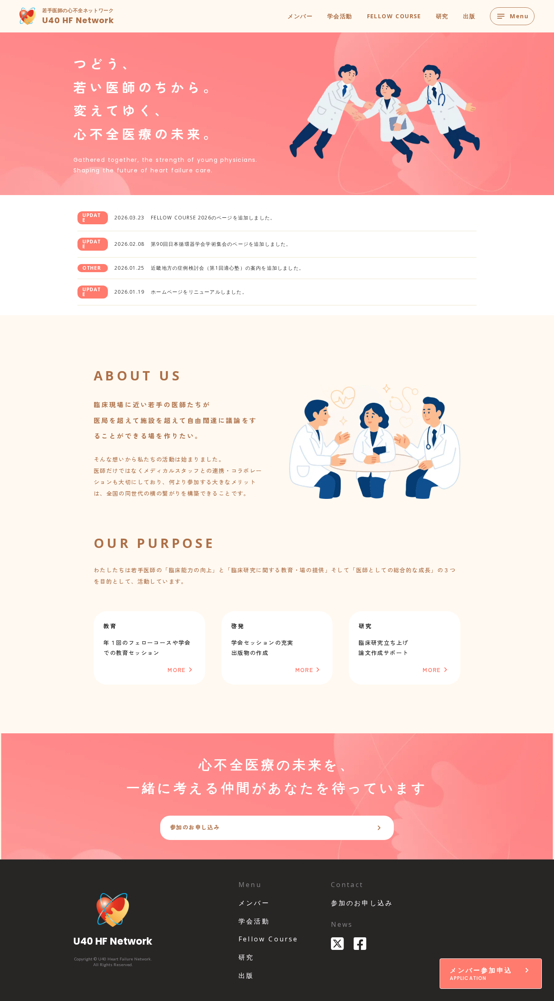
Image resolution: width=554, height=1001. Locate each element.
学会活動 (339, 16)
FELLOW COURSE (394, 16)
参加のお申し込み (362, 902)
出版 (469, 16)
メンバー (300, 16)
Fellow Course (268, 938)
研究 (442, 16)
